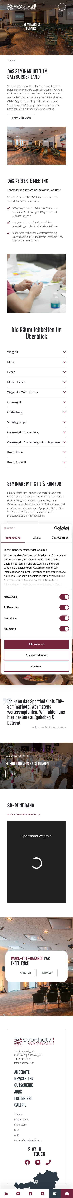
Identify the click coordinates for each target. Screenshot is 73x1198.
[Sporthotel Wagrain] (36, 1181)
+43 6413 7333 (22, 1059)
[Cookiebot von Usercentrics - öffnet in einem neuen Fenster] (54, 528)
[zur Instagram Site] (18, 1193)
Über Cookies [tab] (60, 537)
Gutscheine (23, 1085)
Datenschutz (21, 1119)
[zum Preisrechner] (67, 1193)
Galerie (20, 1105)
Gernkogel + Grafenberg (23, 432)
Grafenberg (14, 412)
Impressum (20, 1124)
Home (13, 60)
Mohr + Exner (16, 382)
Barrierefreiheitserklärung (27, 1140)
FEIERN (14, 774)
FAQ (16, 1129)
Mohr (10, 362)
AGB (16, 1135)
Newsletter (23, 1078)
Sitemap (18, 1114)
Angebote (22, 1072)
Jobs (18, 1092)
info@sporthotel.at (24, 1062)
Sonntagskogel (16, 422)
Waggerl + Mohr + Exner (22, 392)
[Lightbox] (36, 146)
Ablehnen (36, 666)
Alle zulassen (36, 644)
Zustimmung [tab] (13, 537)
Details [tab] (36, 537)
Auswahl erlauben (36, 655)
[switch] (64, 607)
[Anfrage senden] (55, 1193)
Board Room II (16, 462)
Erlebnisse (23, 1098)
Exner (11, 372)
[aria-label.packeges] (42, 1193)
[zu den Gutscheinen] (6, 1193)
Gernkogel (14, 402)
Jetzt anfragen (21, 118)
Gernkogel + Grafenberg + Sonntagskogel (33, 442)
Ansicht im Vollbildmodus (22, 814)
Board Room (15, 452)
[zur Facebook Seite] (30, 1193)
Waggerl (12, 352)
